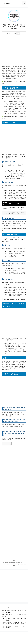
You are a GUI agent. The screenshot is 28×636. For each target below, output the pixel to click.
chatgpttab (6, 3)
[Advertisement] (14, 51)
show (9, 444)
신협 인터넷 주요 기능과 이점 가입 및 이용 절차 (14, 562)
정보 (14, 560)
